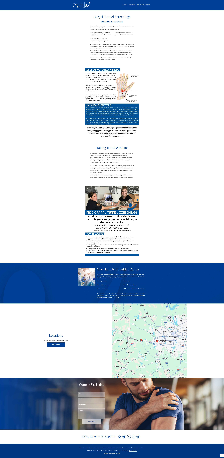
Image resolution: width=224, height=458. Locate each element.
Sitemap (106, 453)
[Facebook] (129, 436)
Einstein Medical (133, 450)
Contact (147, 5)
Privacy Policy (112, 453)
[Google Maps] (119, 436)
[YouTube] (138, 436)
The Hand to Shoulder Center (106, 274)
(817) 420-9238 (140, 5)
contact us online (140, 295)
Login (118, 453)
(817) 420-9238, (103, 297)
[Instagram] (133, 436)
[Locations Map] (149, 340)
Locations (132, 5)
